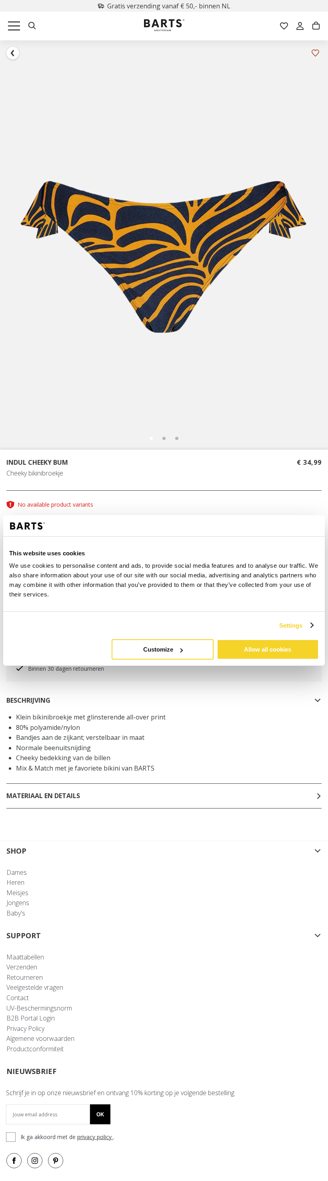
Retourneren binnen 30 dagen (169, 6)
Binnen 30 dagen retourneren (66, 668)
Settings (291, 625)
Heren (15, 882)
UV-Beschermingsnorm (39, 1008)
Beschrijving (28, 700)
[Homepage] (164, 26)
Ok (100, 1115)
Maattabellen (25, 957)
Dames (16, 872)
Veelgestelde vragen (34, 987)
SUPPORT (23, 935)
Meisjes (17, 892)
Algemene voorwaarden (40, 1038)
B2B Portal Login (30, 1018)
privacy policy (95, 1137)
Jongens (17, 902)
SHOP (16, 851)
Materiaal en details (43, 795)
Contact (17, 997)
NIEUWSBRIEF (31, 1071)
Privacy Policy (25, 1028)
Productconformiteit (35, 1048)
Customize (158, 649)
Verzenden (21, 967)
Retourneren (24, 977)
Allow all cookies (267, 649)
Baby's (15, 913)
